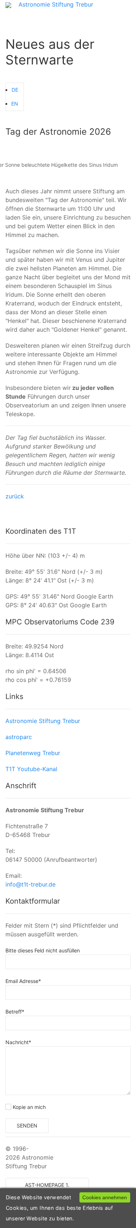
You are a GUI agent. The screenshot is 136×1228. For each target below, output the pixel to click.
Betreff (14, 1011)
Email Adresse (23, 981)
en (14, 103)
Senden (27, 1125)
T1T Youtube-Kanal (31, 769)
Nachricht (18, 1042)
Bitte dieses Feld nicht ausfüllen (42, 950)
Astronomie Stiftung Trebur (55, 4)
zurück (14, 496)
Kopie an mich (28, 1107)
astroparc (18, 737)
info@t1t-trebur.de (30, 884)
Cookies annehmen (104, 1197)
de (15, 90)
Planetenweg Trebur (32, 753)
